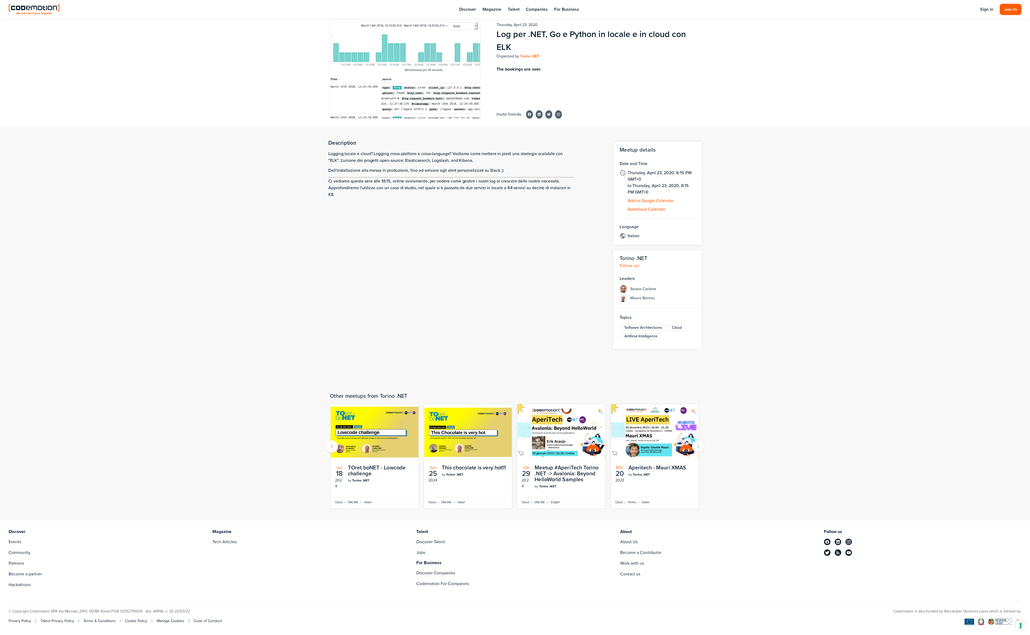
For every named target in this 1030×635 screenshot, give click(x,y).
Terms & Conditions (99, 621)
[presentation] (332, 446)
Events (15, 542)
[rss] (838, 552)
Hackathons (20, 585)
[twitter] (827, 552)
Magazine (492, 9)
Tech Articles (224, 542)
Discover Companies (435, 573)
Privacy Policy (20, 621)
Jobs (420, 552)
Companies (537, 9)
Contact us (630, 574)
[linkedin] (838, 542)
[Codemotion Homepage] (34, 9)
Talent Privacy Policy (57, 621)
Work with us (632, 563)
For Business (566, 9)
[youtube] (848, 552)
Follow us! (629, 265)
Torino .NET (529, 56)
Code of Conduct (208, 621)
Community (19, 552)
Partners (16, 563)
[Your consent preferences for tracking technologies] (1021, 626)
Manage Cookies (170, 621)
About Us (629, 542)
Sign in (986, 9)
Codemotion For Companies (442, 584)
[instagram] (848, 542)
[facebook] (827, 542)
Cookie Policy (136, 621)
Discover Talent (430, 542)
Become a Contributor (640, 552)
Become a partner (25, 574)
